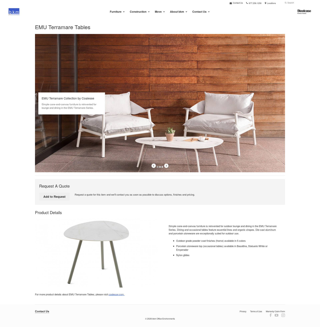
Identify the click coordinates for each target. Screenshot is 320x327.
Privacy (243, 311)
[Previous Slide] (154, 166)
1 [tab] (157, 167)
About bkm (177, 11)
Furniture (116, 11)
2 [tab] (160, 167)
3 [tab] (162, 167)
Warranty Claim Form (275, 311)
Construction (138, 11)
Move (158, 11)
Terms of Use (256, 311)
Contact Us (237, 2)
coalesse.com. (116, 294)
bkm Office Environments (163, 318)
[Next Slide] (166, 166)
